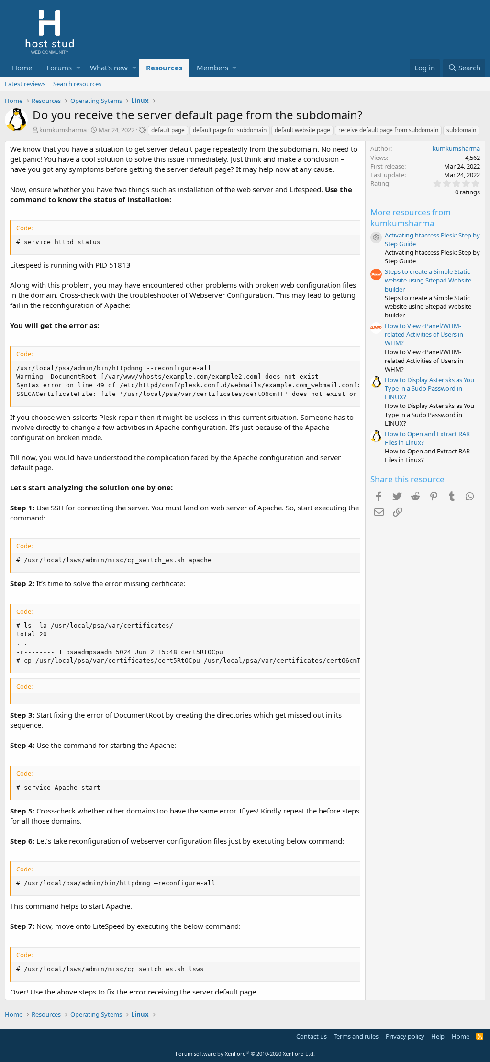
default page (168, 130)
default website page (302, 130)
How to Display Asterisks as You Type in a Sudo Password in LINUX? (429, 388)
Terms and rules (356, 1036)
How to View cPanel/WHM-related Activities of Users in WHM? (424, 334)
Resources (164, 67)
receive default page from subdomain (388, 130)
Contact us (311, 1036)
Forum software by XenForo (245, 1053)
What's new (109, 67)
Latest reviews (25, 83)
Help (438, 1036)
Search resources (77, 83)
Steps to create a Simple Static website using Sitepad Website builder (428, 280)
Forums (59, 67)
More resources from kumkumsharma (410, 217)
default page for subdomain (230, 130)
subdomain (461, 130)
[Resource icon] (376, 237)
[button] (78, 68)
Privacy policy (405, 1036)
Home (22, 67)
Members (212, 67)
